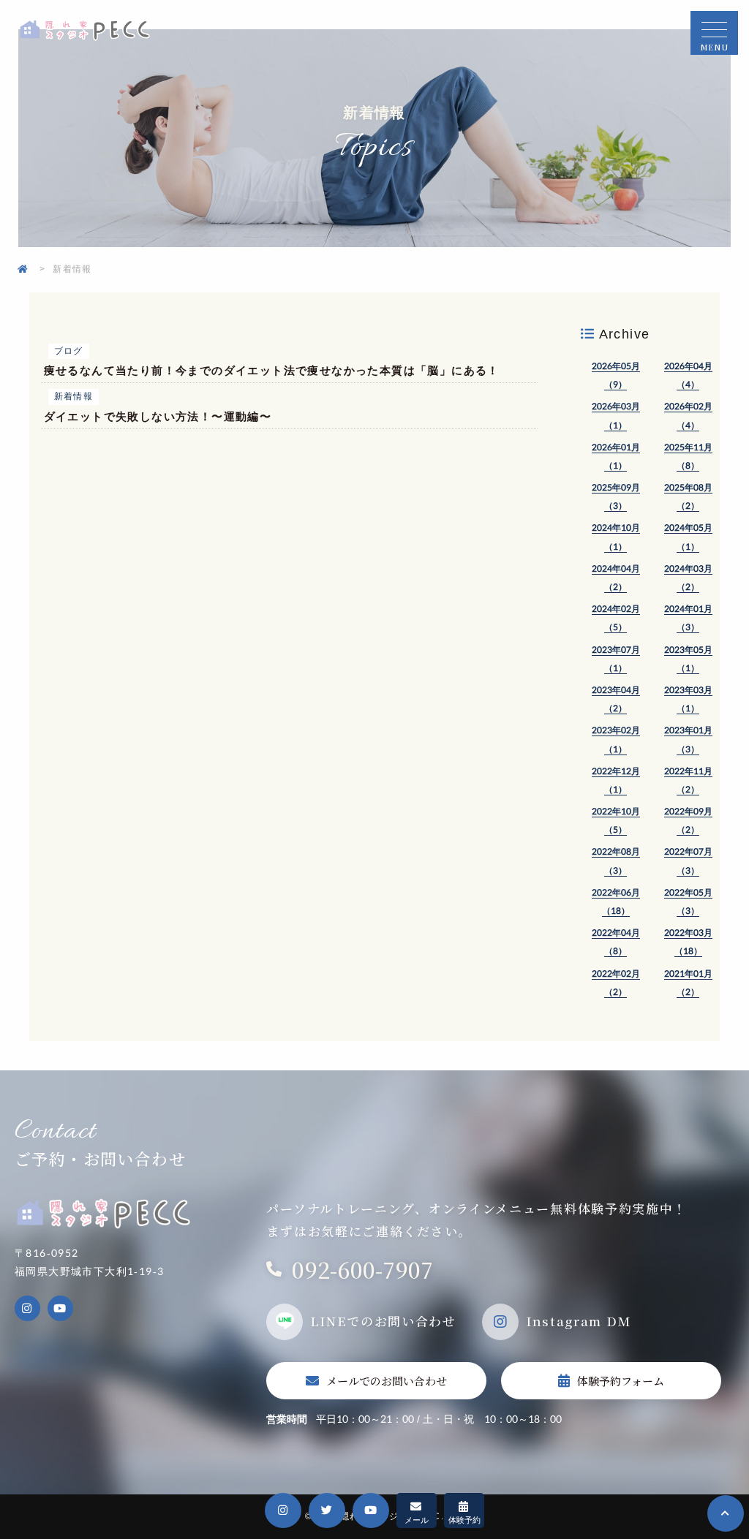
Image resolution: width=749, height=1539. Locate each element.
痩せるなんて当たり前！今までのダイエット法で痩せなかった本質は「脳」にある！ (272, 370)
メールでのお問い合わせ (386, 1380)
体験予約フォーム (620, 1380)
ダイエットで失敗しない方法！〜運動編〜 (158, 416)
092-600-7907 (362, 1270)
